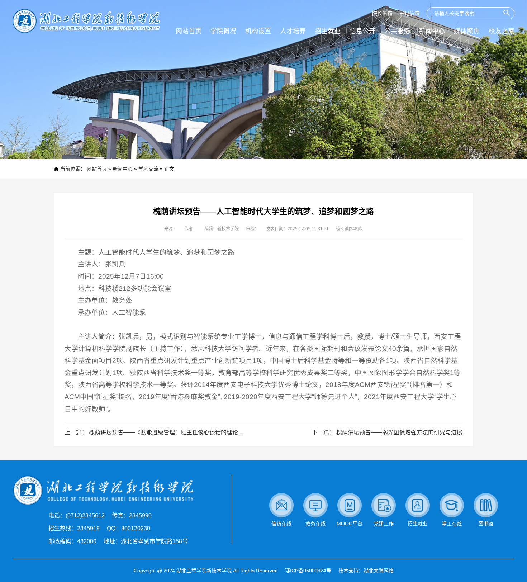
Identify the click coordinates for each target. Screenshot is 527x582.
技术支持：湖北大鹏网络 (366, 570)
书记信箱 (409, 13)
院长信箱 (382, 13)
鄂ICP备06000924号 (308, 570)
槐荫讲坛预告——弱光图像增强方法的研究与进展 (399, 432)
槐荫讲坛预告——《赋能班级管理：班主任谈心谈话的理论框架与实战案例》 (186, 432)
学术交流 (148, 169)
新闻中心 (123, 169)
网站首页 (97, 169)
